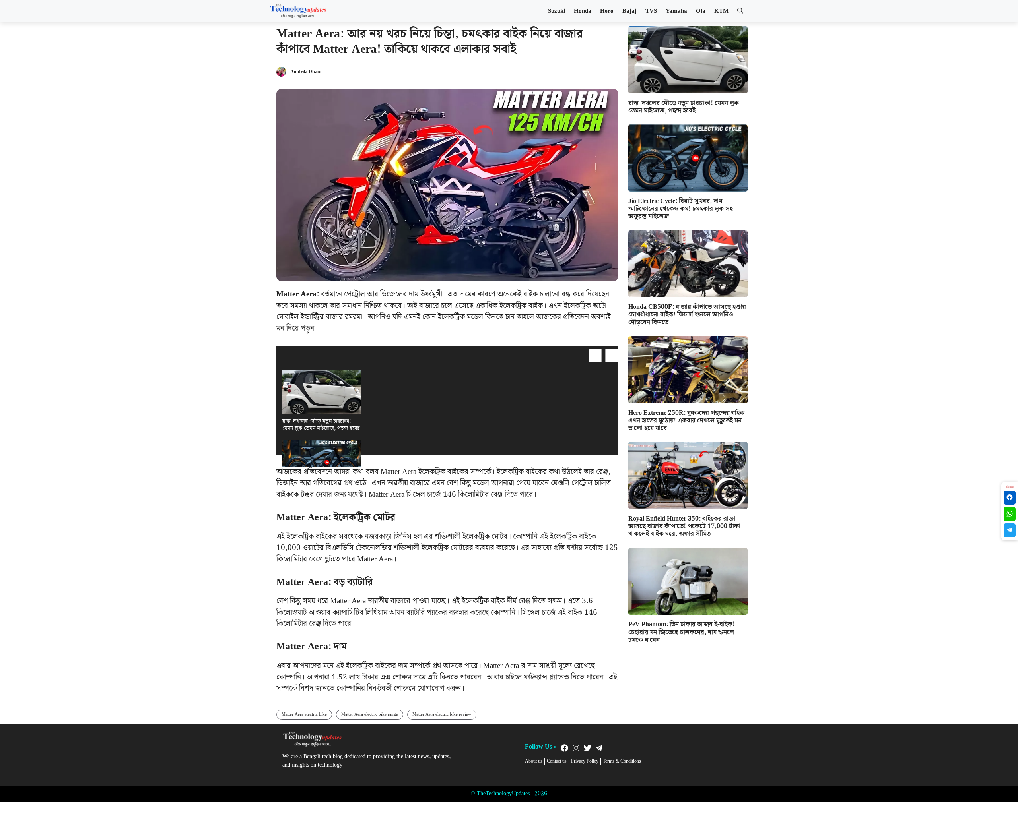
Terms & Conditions (622, 761)
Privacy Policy (584, 761)
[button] (740, 11)
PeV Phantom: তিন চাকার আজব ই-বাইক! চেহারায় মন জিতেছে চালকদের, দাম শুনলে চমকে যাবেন (681, 632)
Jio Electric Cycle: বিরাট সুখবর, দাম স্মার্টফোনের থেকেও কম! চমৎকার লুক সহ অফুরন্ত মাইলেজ (680, 208)
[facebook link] (564, 748)
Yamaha (676, 11)
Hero (607, 11)
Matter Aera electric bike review (441, 714)
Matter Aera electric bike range (369, 714)
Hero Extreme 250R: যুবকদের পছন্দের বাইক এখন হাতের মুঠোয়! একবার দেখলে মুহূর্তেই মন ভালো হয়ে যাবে (686, 420)
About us (533, 761)
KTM (721, 11)
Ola (700, 11)
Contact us (557, 761)
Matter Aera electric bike (304, 714)
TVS (651, 11)
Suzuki (556, 11)
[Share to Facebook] (1010, 498)
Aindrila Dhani (305, 71)
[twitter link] (587, 748)
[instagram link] (576, 748)
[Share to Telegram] (1010, 530)
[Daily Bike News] (298, 11)
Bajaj (629, 11)
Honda (582, 11)
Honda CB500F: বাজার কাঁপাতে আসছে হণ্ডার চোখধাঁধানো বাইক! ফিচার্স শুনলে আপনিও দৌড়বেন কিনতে (687, 314)
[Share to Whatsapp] (1010, 514)
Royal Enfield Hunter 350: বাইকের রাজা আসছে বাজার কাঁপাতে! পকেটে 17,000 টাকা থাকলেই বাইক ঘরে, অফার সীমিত (684, 526)
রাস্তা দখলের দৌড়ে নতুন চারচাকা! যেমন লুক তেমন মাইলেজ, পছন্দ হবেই (321, 425)
